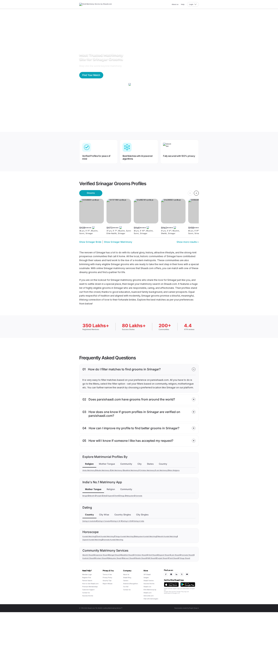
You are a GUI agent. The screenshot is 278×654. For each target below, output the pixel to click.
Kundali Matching (89, 536)
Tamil (117, 496)
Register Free (86, 577)
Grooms (91, 193)
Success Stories (87, 596)
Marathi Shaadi (88, 555)
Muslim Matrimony (103, 470)
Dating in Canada (103, 521)
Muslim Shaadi (141, 558)
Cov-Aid (125, 587)
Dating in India (139, 521)
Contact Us (86, 593)
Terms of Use (107, 574)
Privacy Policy (107, 577)
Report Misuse (107, 584)
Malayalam (130, 496)
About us (175, 4)
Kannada (138, 496)
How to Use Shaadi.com (90, 584)
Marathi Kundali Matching (167, 536)
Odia (104, 496)
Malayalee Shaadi (115, 558)
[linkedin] (176, 574)
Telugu (122, 496)
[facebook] (166, 574)
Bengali (85, 496)
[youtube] (187, 574)
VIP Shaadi (147, 574)
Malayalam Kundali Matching (145, 536)
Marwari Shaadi (128, 558)
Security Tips (107, 580)
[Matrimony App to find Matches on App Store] (171, 584)
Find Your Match (91, 75)
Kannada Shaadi (187, 555)
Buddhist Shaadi (127, 555)
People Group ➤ (194, 608)
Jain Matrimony (162, 470)
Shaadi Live (147, 587)
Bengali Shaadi (114, 555)
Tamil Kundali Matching (105, 536)
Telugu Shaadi (185, 558)
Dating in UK (116, 521)
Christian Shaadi (141, 555)
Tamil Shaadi (173, 558)
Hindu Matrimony (88, 470)
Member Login (87, 574)
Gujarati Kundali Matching (92, 540)
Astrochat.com (149, 596)
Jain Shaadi (175, 555)
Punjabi (99, 496)
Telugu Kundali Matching (124, 536)
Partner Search (87, 580)
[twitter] (182, 574)
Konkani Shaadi (101, 558)
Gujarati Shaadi (164, 555)
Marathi (92, 496)
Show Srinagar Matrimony (118, 241)
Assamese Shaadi (101, 555)
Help (182, 4)
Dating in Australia (89, 521)
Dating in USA (127, 521)
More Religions (174, 470)
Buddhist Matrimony (131, 470)
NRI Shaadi (152, 558)
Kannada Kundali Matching (113, 540)
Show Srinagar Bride (90, 241)
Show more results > (188, 241)
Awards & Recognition (130, 584)
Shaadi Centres (149, 580)
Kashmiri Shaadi (88, 558)
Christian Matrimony (147, 470)
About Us (126, 574)
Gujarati (110, 496)
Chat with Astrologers (151, 599)
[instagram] (171, 574)
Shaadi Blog (127, 577)
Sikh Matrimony (116, 470)
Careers (125, 580)
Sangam (146, 577)
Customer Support (88, 590)
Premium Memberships (90, 587)
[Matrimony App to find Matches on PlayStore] (187, 584)
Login (191, 4)
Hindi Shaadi (152, 555)
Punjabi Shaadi (162, 558)
